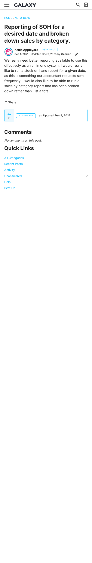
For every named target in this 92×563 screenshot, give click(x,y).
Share (10, 102)
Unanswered (46, 176)
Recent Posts (13, 164)
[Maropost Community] (26, 4)
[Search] (78, 4)
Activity (9, 170)
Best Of (9, 188)
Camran (66, 54)
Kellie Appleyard (26, 50)
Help (7, 182)
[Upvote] (9, 113)
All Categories (14, 158)
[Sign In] (86, 4)
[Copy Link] (76, 54)
